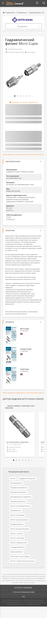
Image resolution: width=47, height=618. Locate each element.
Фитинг (13, 478)
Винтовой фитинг (16, 483)
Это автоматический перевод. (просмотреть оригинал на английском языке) (21, 313)
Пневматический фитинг (18, 488)
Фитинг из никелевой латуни (20, 506)
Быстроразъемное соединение (20, 497)
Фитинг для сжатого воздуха (20, 556)
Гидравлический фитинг (27, 478)
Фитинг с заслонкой (17, 538)
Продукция (22, 26)
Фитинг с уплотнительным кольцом (22, 561)
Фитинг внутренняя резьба (19, 529)
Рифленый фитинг (16, 552)
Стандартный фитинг (17, 547)
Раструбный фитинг (17, 524)
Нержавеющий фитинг (18, 501)
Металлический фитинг (18, 492)
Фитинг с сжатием (16, 533)
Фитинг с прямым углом (18, 543)
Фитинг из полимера (17, 515)
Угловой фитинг (15, 511)
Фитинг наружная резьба (19, 520)
